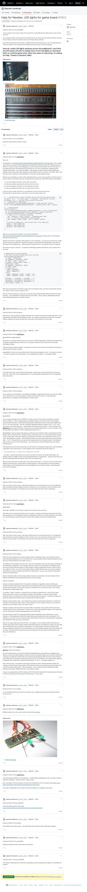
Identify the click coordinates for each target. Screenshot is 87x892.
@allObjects (20, 157)
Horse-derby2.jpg (10, 120)
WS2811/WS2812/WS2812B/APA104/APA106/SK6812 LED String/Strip (33, 163)
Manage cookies (58, 885)
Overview (6, 12)
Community (41, 885)
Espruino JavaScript (13, 8)
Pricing (59, 3)
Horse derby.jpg (9, 83)
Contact (51, 885)
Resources (29, 3)
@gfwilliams (6, 428)
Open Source (40, 3)
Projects (38, 12)
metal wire (37, 712)
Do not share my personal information (72, 885)
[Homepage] (4, 3)
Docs (46, 885)
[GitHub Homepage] (7, 885)
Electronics (38, 21)
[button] (61, 25)
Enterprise (50, 3)
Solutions (19, 3)
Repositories (16, 12)
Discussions (28, 12)
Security (31, 885)
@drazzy (5, 650)
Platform (10, 3)
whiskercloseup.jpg (10, 759)
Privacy (25, 885)
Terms (20, 885)
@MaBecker (20, 709)
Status (35, 885)
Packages (47, 12)
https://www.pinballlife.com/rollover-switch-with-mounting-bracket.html (22, 808)
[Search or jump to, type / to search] (65, 3)
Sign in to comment (55, 876)
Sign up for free (8, 876)
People (56, 12)
